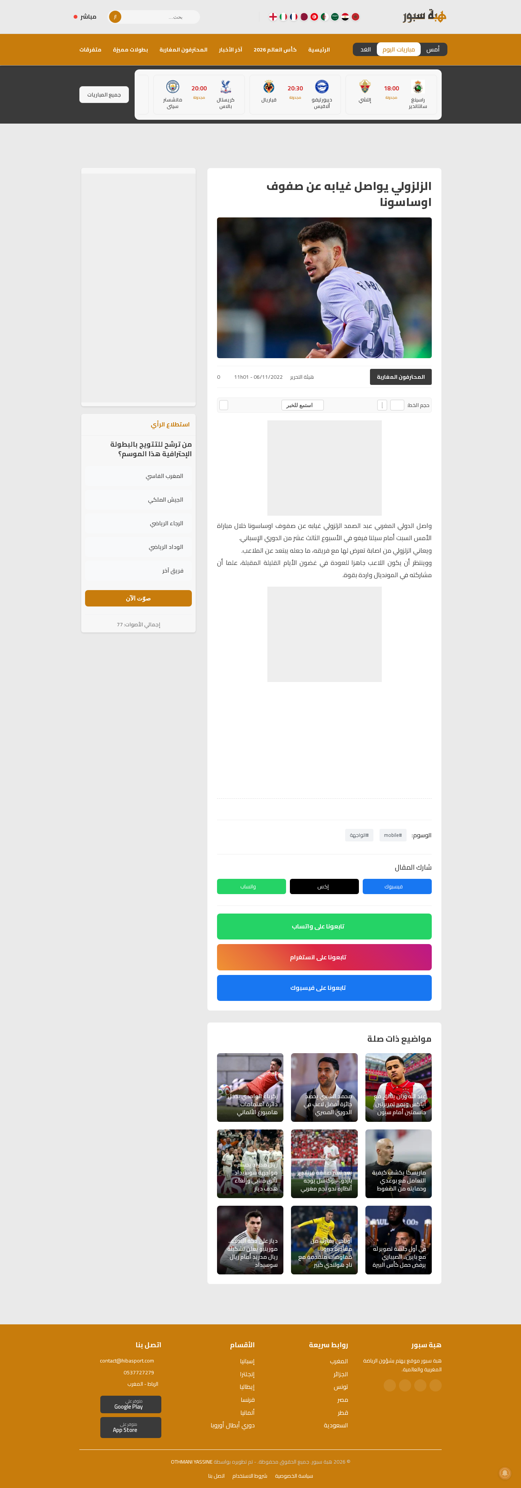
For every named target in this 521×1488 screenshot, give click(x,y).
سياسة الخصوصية (294, 1476)
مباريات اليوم (399, 49)
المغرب (339, 1361)
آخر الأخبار (230, 50)
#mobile (393, 835)
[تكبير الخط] (382, 405)
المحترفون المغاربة (183, 50)
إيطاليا (247, 1386)
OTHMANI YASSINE (191, 1462)
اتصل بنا (216, 1476)
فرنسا (248, 1399)
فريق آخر (172, 570)
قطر (343, 1412)
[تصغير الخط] (397, 405)
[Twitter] (420, 1385)
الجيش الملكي (165, 499)
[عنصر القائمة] (355, 17)
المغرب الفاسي (164, 475)
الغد (365, 49)
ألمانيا (247, 1412)
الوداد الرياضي (166, 546)
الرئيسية (319, 50)
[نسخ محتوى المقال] (223, 405)
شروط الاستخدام (249, 1476)
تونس (341, 1386)
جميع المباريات (104, 95)
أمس (433, 49)
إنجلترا (247, 1374)
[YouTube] (222, 17)
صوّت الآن (138, 598)
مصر (343, 1399)
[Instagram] (235, 17)
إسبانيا (247, 1361)
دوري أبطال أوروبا (233, 1425)
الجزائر (341, 1374)
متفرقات (90, 50)
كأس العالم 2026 (275, 50)
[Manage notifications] (505, 1473)
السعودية (336, 1425)
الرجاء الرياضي (166, 523)
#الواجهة (359, 835)
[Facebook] (247, 17)
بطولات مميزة (130, 50)
